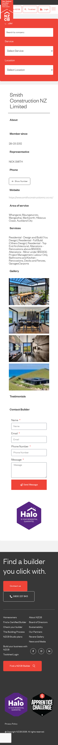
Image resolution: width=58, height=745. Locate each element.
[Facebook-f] (33, 651)
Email (14, 433)
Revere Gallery (36, 636)
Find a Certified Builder (14, 622)
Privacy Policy (11, 724)
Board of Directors (38, 622)
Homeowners (10, 617)
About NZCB (35, 617)
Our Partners (35, 632)
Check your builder (12, 627)
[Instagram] (41, 651)
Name (15, 420)
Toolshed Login (11, 654)
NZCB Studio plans (12, 636)
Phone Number (20, 446)
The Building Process (14, 632)
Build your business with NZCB (15, 648)
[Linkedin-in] (49, 651)
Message (16, 459)
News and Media (37, 641)
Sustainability (36, 627)
